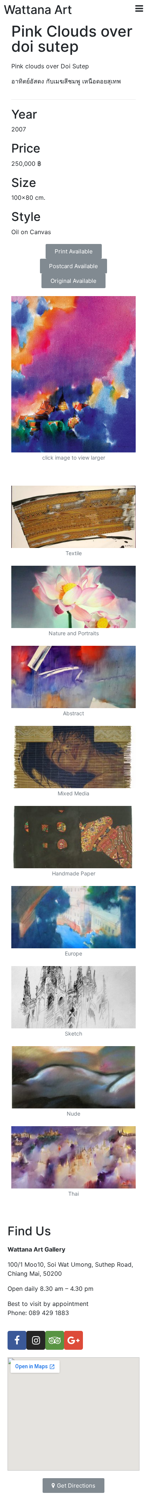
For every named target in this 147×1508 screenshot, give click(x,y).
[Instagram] (35, 1340)
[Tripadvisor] (54, 1340)
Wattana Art (38, 9)
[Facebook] (17, 1340)
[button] (74, 251)
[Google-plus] (73, 1340)
